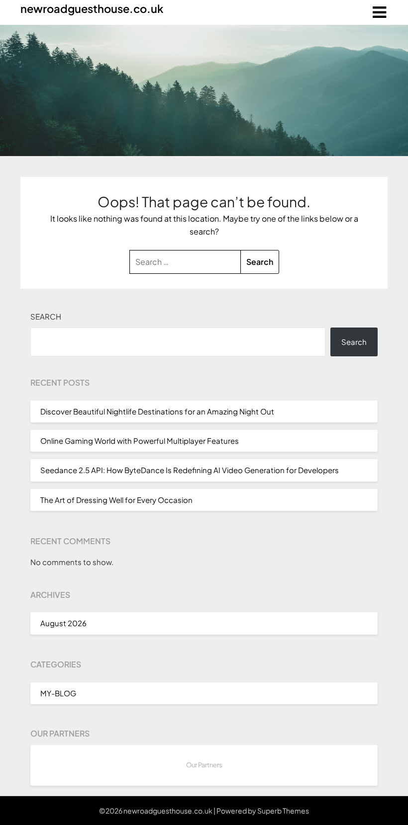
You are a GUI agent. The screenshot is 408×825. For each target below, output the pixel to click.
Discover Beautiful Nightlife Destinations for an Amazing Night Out (157, 411)
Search (45, 316)
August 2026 (63, 623)
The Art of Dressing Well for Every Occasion (116, 499)
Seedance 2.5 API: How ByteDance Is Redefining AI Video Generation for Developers (189, 470)
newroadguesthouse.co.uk (91, 8)
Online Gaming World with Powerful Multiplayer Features (139, 440)
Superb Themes (283, 810)
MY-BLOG (58, 693)
